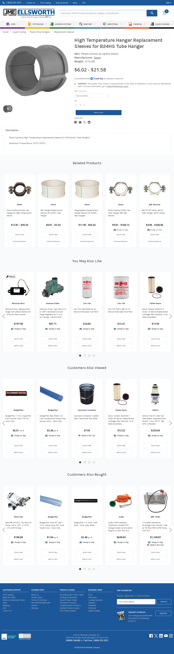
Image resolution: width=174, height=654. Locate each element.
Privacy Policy (36, 597)
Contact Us (30, 3)
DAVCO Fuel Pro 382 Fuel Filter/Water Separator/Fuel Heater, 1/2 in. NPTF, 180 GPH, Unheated (154, 420)
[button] (3, 316)
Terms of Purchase (39, 600)
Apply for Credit (9, 597)
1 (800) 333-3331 (13, 2)
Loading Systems (95, 600)
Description (12, 130)
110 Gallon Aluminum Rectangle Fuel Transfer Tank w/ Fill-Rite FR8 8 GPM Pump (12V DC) (154, 526)
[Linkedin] (89, 122)
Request (163, 613)
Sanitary (91, 602)
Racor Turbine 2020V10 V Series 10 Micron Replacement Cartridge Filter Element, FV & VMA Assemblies (155, 313)
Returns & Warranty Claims (14, 600)
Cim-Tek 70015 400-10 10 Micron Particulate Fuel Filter (120, 310)
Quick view (19, 234)
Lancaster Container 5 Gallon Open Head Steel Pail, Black (86, 417)
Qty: (75, 101)
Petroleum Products (68, 602)
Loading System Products (70, 605)
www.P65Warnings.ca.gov (117, 86)
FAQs (5, 602)
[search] (152, 13)
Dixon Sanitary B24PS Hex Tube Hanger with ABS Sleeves (119, 213)
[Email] (80, 122)
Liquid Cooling (94, 610)
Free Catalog (45, 3)
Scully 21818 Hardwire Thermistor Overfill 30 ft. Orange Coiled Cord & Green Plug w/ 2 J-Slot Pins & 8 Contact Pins (120, 526)
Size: (80, 91)
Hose (90, 594)
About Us (35, 594)
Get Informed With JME (40, 602)
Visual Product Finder (68, 600)
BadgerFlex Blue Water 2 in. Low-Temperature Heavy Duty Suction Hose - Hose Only (53, 418)
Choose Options (19, 241)
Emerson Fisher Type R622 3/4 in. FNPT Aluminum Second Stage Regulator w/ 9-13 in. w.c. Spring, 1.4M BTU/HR (53, 313)
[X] (84, 122)
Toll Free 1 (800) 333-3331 (95, 640)
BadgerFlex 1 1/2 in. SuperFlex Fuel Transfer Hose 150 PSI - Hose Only (18, 418)
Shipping (6, 605)
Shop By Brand (62, 3)
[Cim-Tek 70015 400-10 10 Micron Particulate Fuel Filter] (121, 287)
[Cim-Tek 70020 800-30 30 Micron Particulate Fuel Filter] (87, 287)
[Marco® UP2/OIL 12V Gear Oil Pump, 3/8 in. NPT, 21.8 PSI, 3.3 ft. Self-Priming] (18, 501)
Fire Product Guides (68, 610)
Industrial (92, 605)
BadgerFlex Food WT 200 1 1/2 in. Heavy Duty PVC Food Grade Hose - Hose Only (52, 525)
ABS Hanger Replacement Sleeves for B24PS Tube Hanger (52, 213)
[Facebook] (75, 122)
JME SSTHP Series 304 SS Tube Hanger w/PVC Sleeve (153, 211)
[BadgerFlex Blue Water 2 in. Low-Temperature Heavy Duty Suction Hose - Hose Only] (53, 394)
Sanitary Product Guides (69, 608)
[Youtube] (166, 636)
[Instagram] (171, 636)
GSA (83, 3)
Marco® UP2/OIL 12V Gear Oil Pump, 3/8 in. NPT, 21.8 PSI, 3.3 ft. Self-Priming (18, 525)
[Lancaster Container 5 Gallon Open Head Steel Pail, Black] (87, 394)
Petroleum (92, 597)
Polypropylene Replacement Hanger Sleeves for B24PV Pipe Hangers (86, 213)
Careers (34, 605)
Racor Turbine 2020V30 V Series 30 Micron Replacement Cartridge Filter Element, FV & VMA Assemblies (121, 420)
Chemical (92, 608)
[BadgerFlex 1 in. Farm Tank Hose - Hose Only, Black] (87, 501)
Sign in (168, 2)
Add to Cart (18, 346)
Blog (75, 3)
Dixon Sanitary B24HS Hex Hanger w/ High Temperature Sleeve (19, 213)
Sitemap (34, 608)
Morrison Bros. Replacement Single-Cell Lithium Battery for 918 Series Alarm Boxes (18, 312)
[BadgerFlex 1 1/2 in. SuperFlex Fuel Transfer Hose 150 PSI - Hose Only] (18, 394)
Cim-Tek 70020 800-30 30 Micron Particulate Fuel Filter (86, 310)
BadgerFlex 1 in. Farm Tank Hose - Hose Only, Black (85, 523)
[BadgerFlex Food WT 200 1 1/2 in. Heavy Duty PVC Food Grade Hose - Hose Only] (53, 501)
